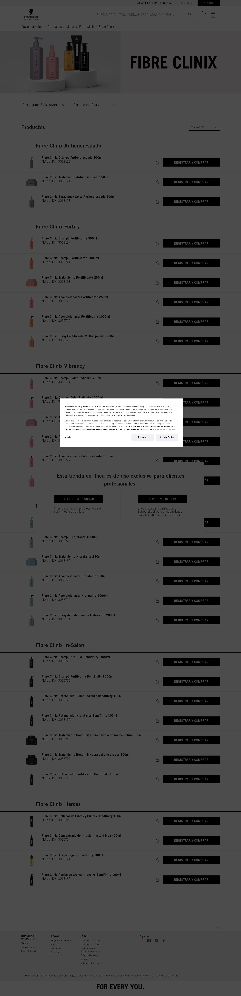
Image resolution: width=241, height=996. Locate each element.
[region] (121, 422)
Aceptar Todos (167, 437)
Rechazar (142, 437)
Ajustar (68, 437)
